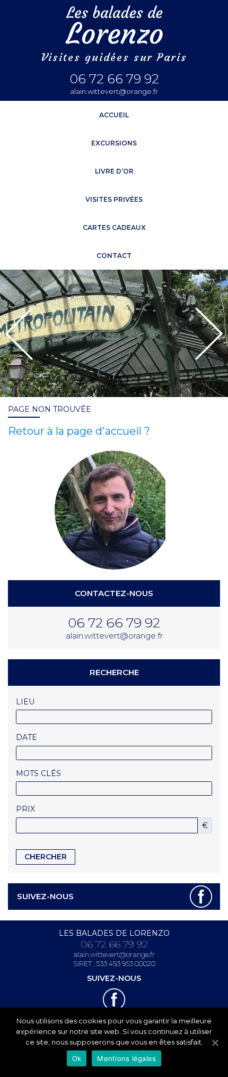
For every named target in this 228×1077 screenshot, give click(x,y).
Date (26, 737)
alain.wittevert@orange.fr (114, 92)
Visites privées (114, 199)
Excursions (114, 143)
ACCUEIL (114, 115)
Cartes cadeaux (114, 227)
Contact (114, 256)
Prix (25, 809)
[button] (19, 333)
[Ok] (214, 1042)
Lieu (25, 701)
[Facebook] (201, 896)
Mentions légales (126, 1058)
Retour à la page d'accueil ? (79, 431)
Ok (77, 1058)
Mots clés (38, 773)
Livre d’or (114, 171)
